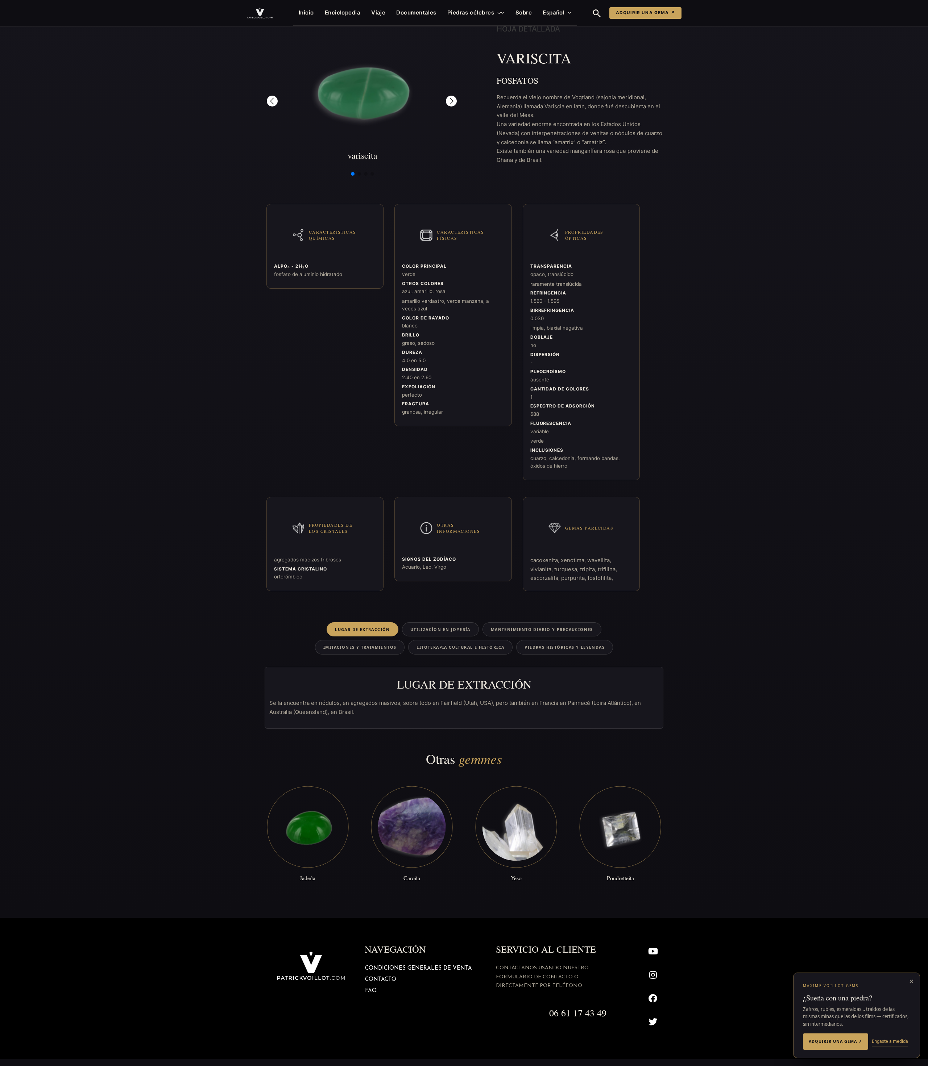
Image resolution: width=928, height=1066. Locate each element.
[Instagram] (653, 975)
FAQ (371, 991)
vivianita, (542, 569)
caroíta (411, 878)
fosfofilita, (600, 577)
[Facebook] (653, 998)
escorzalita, (545, 577)
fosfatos (517, 80)
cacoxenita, (545, 560)
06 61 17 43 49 (577, 1013)
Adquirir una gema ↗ (645, 12)
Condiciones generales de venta (418, 968)
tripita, (589, 569)
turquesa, (567, 569)
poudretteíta (620, 878)
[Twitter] (653, 1021)
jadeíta (307, 878)
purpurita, (574, 577)
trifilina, (607, 569)
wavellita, (599, 560)
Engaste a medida (890, 1041)
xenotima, (574, 560)
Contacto (380, 979)
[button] (497, 12)
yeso (516, 878)
